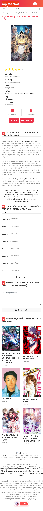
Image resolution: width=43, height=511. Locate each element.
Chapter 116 (6, 256)
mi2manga (5, 13)
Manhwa (15, 9)
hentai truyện (31, 471)
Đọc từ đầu (14, 120)
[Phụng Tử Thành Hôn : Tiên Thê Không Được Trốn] (32, 421)
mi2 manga (19, 469)
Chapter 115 (6, 264)
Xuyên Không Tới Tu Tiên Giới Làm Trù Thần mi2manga (21, 196)
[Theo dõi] (31, 111)
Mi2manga (9, 99)
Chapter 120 (6, 227)
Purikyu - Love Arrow (30, 400)
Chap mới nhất (27, 120)
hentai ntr (28, 473)
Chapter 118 (6, 241)
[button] (35, 3)
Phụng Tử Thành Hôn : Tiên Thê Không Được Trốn (31, 438)
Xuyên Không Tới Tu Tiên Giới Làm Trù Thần (24, 13)
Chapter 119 (6, 234)
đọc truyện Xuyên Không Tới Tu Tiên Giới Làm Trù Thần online (21, 193)
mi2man (11, 469)
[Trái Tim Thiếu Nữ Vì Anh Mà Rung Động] (11, 420)
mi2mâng (14, 467)
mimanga (37, 467)
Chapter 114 (6, 271)
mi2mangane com (26, 467)
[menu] (40, 4)
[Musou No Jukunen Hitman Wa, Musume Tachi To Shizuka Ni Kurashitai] (11, 339)
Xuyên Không (23, 93)
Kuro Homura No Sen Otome (31, 357)
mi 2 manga (29, 469)
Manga (5, 9)
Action (7, 93)
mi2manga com (20, 471)
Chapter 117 (6, 249)
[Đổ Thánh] (11, 382)
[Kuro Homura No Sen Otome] (32, 340)
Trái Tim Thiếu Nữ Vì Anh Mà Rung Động (10, 437)
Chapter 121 (6, 219)
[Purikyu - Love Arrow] (32, 383)
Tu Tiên (31, 93)
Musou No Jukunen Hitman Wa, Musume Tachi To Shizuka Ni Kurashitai (11, 358)
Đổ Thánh (6, 398)
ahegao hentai (18, 473)
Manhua (14, 93)
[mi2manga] (10, 4)
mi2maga (4, 469)
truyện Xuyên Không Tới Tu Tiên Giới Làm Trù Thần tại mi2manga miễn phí (23, 199)
